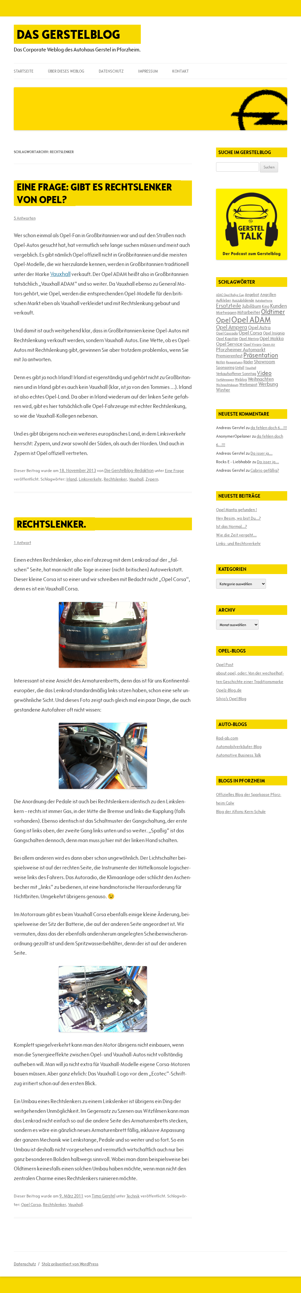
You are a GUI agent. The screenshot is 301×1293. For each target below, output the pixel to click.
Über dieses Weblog (66, 71)
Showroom (264, 361)
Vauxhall (60, 273)
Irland (71, 479)
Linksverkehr (90, 479)
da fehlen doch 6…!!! (268, 427)
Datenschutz (111, 71)
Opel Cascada (227, 333)
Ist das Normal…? (231, 526)
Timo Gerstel (103, 1196)
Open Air (268, 344)
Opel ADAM (251, 319)
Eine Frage (174, 470)
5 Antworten (25, 218)
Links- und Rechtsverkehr (238, 543)
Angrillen (268, 294)
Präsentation (260, 355)
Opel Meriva (249, 338)
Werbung (268, 384)
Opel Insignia (274, 333)
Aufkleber (223, 300)
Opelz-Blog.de (229, 690)
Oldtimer (273, 312)
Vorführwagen (225, 379)
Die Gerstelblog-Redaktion (129, 470)
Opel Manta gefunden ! (236, 509)
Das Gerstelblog (68, 34)
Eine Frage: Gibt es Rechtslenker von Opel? (94, 193)
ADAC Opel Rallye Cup (230, 295)
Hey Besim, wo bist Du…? (238, 518)
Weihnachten (261, 379)
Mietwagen (226, 312)
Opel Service (229, 344)
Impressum (148, 71)
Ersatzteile (228, 305)
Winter (223, 390)
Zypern (152, 479)
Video (264, 373)
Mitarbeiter (248, 312)
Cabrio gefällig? (264, 470)
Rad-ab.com (227, 738)
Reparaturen (234, 362)
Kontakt (180, 71)
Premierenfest (229, 356)
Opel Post (224, 664)
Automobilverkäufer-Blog (239, 746)
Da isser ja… (261, 453)
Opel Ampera (231, 327)
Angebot (252, 294)
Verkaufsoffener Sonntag (236, 373)
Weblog (241, 379)
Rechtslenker (115, 479)
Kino (265, 306)
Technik (133, 1196)
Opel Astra (259, 327)
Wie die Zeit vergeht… (236, 535)
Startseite (24, 71)
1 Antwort (22, 542)
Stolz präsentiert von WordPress (70, 1264)
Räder (248, 361)
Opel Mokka (272, 338)
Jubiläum (251, 306)
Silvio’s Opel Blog (231, 698)
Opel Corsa (31, 1204)
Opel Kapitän (227, 338)
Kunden (278, 305)
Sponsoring (225, 367)
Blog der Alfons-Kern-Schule (241, 811)
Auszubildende (243, 300)
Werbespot (248, 384)
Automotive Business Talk (238, 755)
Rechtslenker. (51, 524)
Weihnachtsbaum (227, 385)
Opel (223, 320)
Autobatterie (263, 300)
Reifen (220, 362)
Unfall (239, 367)
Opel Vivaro (252, 344)
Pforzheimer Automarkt (240, 349)
